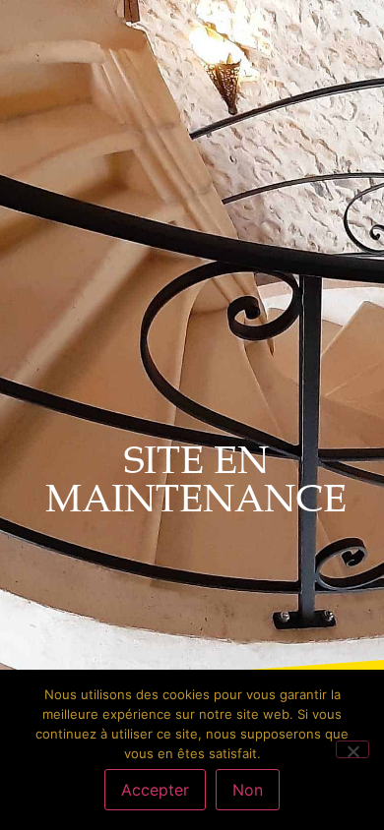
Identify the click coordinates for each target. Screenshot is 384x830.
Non (247, 790)
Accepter (155, 790)
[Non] (352, 749)
